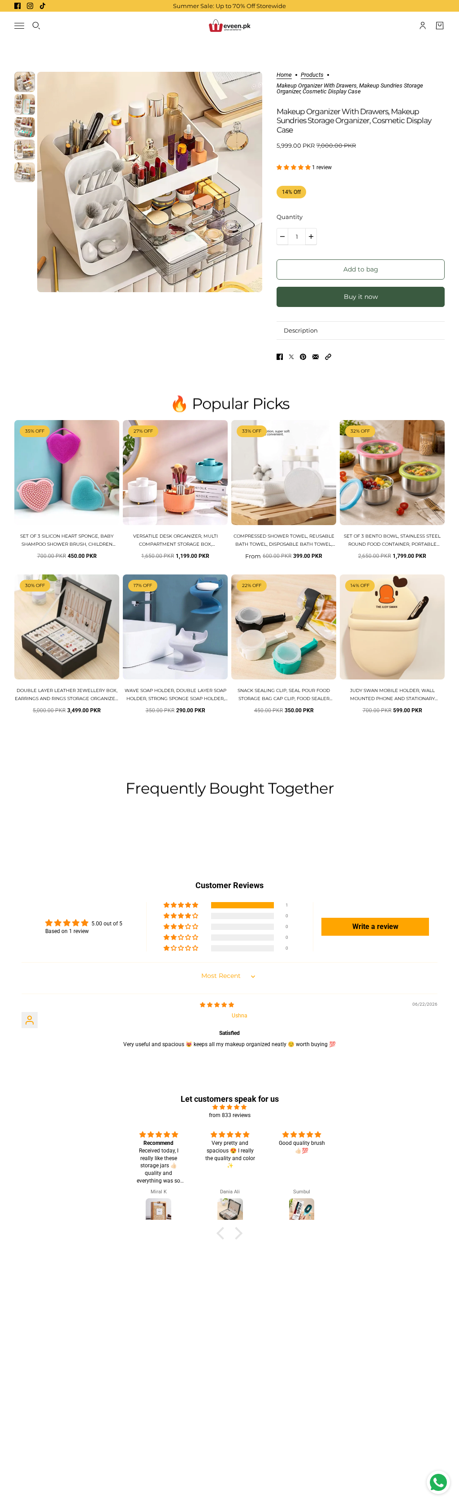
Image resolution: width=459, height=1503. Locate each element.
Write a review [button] (375, 926)
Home (284, 75)
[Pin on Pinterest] (303, 357)
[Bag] (440, 26)
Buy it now (361, 297)
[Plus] (311, 236)
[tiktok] (43, 6)
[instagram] (30, 6)
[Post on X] (291, 357)
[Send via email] (315, 357)
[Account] (423, 26)
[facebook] (17, 6)
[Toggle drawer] (19, 26)
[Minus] (282, 236)
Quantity (290, 216)
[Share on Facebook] (280, 357)
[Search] (36, 26)
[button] (294, 167)
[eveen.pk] (229, 25)
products (312, 75)
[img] (217, 1005)
